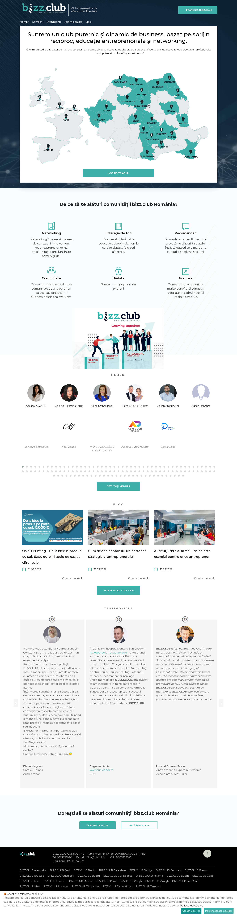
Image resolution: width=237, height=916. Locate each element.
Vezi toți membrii (118, 486)
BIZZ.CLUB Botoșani (168, 870)
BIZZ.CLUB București (61, 875)
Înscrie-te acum (118, 173)
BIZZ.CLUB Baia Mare (112, 870)
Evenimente (54, 21)
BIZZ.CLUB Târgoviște (85, 886)
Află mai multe (73, 21)
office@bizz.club (95, 857)
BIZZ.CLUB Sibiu (30, 886)
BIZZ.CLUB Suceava (55, 886)
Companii (38, 21)
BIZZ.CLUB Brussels (32, 875)
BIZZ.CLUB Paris (105, 881)
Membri (24, 21)
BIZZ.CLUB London (54, 881)
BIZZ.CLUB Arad (60, 870)
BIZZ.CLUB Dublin (177, 875)
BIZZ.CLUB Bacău (84, 870)
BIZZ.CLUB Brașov (196, 870)
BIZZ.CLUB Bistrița (140, 870)
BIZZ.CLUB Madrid (80, 881)
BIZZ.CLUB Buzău (88, 875)
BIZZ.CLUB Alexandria (33, 870)
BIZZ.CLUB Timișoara (149, 886)
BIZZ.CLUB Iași (29, 881)
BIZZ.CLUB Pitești (130, 881)
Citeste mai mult (72, 578)
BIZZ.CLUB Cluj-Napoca (117, 875)
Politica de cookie (191, 905)
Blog (88, 21)
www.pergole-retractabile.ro (108, 652)
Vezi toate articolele (118, 590)
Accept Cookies (191, 910)
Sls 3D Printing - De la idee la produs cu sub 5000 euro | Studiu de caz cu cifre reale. (51, 557)
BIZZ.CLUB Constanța (149, 875)
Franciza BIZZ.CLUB (199, 9)
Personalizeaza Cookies (218, 910)
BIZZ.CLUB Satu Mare (185, 881)
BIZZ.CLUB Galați (203, 875)
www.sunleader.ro (101, 770)
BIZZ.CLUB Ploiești (157, 881)
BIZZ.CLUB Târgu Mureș (117, 886)
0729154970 (64, 857)
